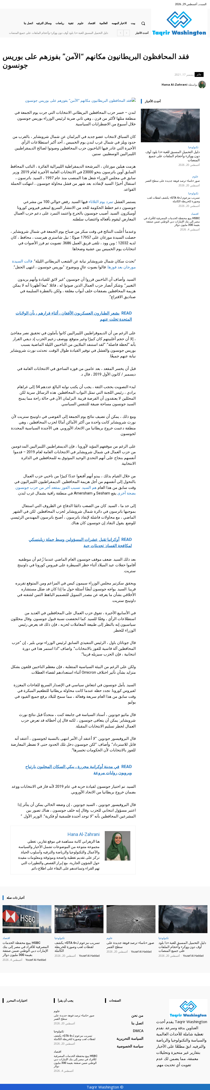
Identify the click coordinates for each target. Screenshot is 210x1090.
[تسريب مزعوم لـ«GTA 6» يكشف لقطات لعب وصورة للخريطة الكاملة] (79, 919)
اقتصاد (194, 213)
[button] (143, 23)
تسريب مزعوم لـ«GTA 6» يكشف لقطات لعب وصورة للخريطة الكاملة (173, 199)
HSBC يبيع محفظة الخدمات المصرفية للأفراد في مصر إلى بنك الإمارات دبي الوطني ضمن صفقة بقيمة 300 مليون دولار (172, 222)
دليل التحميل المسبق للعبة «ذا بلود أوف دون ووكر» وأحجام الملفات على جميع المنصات (58, 33)
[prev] (126, 33)
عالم (199, 74)
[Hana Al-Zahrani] (202, 84)
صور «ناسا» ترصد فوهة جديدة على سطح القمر (172, 181)
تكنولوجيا (193, 147)
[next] (120, 33)
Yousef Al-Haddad (193, 955)
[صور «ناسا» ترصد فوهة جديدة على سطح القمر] (131, 919)
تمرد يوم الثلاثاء (101, 201)
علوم (195, 176)
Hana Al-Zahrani (174, 84)
